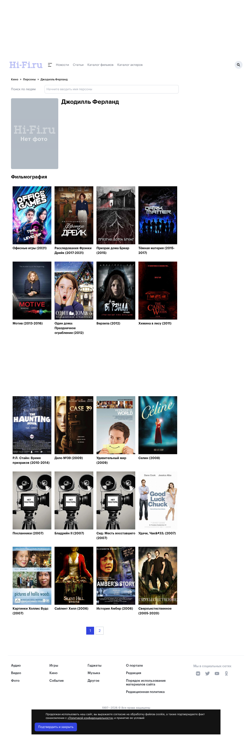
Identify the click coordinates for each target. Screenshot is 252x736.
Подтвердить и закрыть (55, 727)
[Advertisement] (95, 366)
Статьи (78, 64)
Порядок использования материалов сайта (146, 682)
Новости (62, 64)
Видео (16, 673)
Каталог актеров (130, 64)
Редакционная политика (145, 692)
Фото (15, 680)
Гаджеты (94, 665)
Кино (14, 79)
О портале (134, 665)
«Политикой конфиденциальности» (90, 718)
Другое (93, 680)
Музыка (94, 673)
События (56, 680)
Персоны (29, 79)
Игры (53, 665)
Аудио (16, 665)
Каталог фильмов (100, 64)
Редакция (133, 673)
